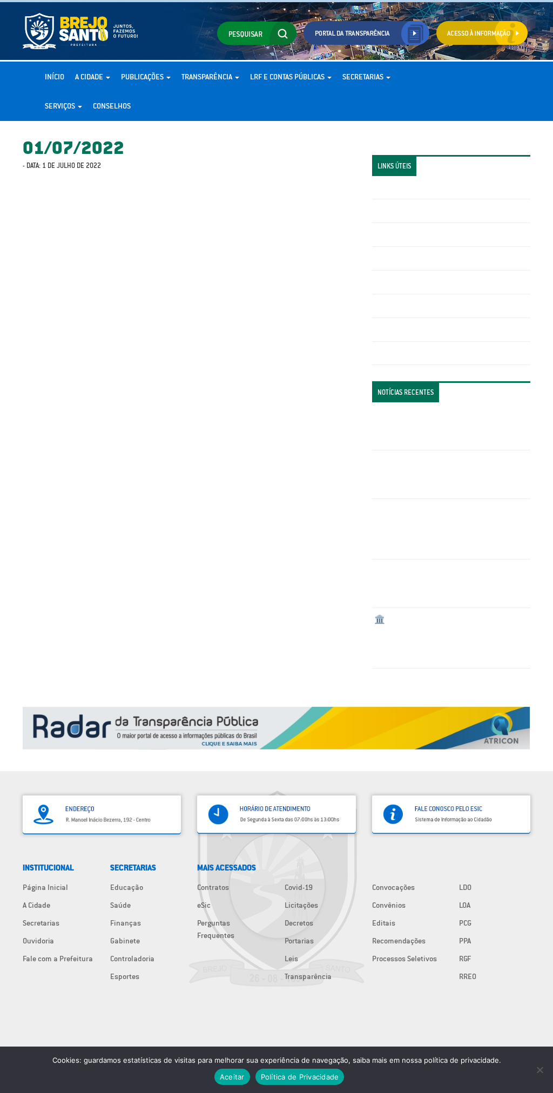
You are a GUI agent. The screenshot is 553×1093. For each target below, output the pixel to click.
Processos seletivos (406, 329)
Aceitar (232, 1076)
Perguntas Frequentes (410, 306)
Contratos (213, 887)
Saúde (120, 905)
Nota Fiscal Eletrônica (410, 282)
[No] (539, 1069)
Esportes (124, 976)
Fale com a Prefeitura (58, 958)
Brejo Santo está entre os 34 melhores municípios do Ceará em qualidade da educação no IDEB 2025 (436, 583)
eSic (204, 905)
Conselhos (112, 106)
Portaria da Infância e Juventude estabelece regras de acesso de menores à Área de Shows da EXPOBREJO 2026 (449, 426)
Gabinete (125, 941)
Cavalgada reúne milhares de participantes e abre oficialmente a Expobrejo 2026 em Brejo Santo (448, 474)
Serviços (61, 106)
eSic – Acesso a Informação (419, 234)
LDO (465, 887)
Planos (385, 353)
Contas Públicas (400, 210)
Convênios (389, 905)
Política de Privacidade (300, 1076)
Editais (383, 923)
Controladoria (132, 958)
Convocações (393, 887)
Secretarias (363, 77)
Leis (291, 958)
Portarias (299, 941)
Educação (126, 887)
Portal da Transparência (412, 187)
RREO (467, 976)
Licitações (391, 258)
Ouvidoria (38, 941)
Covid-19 (299, 887)
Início (54, 77)
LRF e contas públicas (288, 77)
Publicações (143, 77)
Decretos (299, 923)
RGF (465, 958)
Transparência (207, 77)
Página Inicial (45, 887)
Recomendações (399, 941)
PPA (465, 941)
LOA (464, 905)
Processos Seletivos (404, 958)
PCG (465, 923)
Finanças (125, 923)
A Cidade (90, 77)
